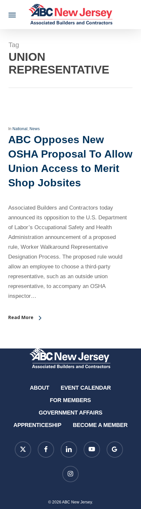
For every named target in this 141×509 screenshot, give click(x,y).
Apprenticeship (37, 425)
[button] (12, 14)
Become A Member (100, 425)
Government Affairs (70, 413)
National (20, 129)
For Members (70, 400)
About (39, 388)
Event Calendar (86, 388)
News (35, 129)
